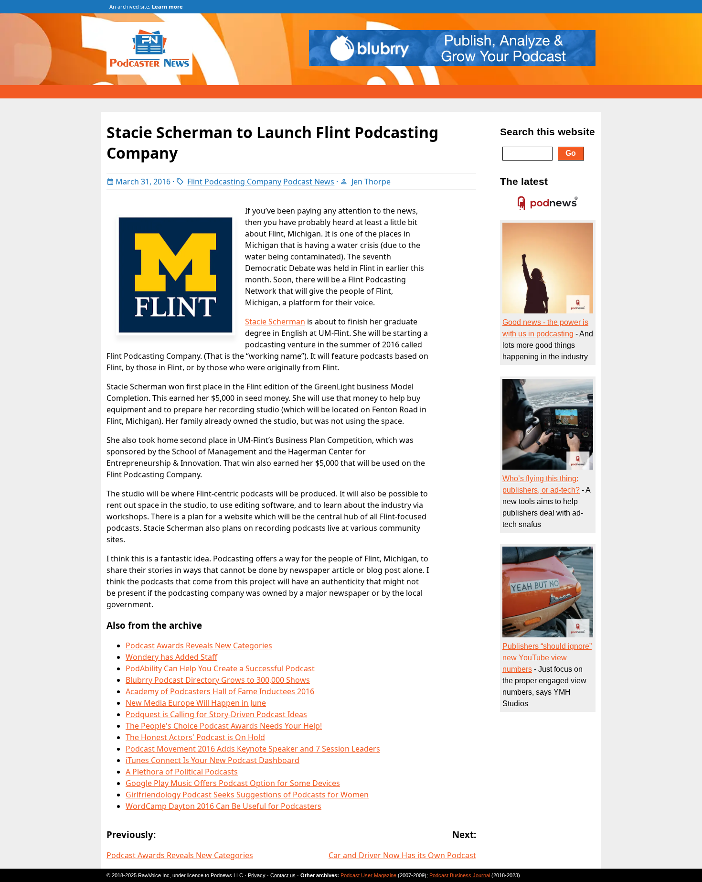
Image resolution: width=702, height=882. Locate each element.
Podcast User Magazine (368, 875)
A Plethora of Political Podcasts (182, 771)
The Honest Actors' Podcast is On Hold (195, 737)
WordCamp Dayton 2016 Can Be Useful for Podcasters (223, 806)
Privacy (257, 875)
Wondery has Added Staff (171, 657)
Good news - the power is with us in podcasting (545, 328)
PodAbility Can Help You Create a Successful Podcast (220, 668)
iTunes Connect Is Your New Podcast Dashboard (212, 760)
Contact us (283, 875)
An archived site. (146, 6)
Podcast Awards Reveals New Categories (199, 645)
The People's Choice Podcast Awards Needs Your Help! (224, 726)
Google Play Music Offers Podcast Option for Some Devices (233, 783)
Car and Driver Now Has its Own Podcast (402, 855)
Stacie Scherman (275, 321)
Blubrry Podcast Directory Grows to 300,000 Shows (218, 680)
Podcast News (308, 181)
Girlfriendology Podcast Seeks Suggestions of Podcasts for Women (247, 794)
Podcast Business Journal (459, 875)
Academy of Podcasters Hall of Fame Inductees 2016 (220, 691)
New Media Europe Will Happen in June (196, 703)
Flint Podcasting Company (234, 181)
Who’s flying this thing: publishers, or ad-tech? (541, 484)
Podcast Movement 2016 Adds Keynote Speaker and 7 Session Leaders (253, 748)
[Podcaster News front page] (154, 71)
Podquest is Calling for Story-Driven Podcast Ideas (216, 714)
